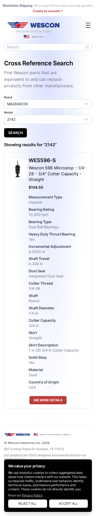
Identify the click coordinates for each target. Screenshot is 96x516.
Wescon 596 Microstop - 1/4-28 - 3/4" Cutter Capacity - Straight (57, 173)
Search (15, 132)
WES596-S (42, 160)
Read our (25, 495)
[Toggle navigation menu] (88, 25)
